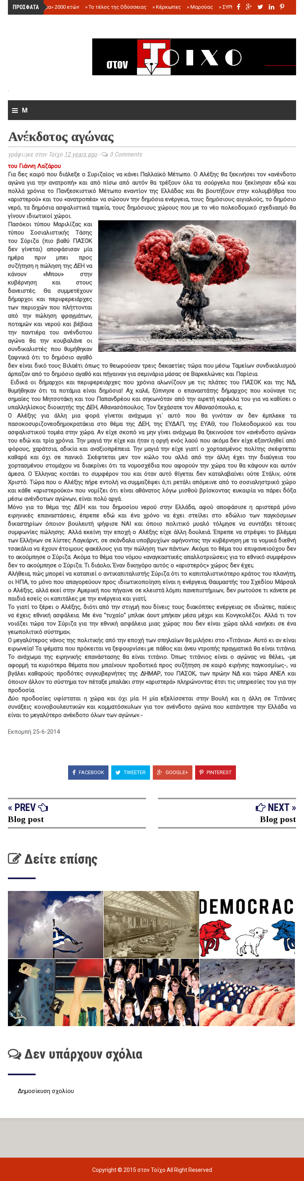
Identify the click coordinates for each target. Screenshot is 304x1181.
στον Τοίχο (152, 1170)
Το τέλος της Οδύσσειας (115, 7)
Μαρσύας (200, 7)
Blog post (26, 819)
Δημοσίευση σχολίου (46, 1091)
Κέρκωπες (166, 7)
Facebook (91, 772)
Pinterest (218, 772)
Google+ (176, 772)
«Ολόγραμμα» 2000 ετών (48, 7)
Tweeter (134, 772)
